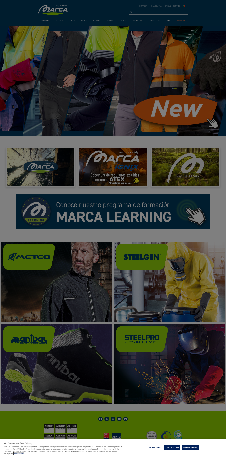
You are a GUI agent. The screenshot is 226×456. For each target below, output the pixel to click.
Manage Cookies (155, 447)
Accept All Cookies (190, 447)
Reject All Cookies (172, 447)
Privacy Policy (19, 453)
